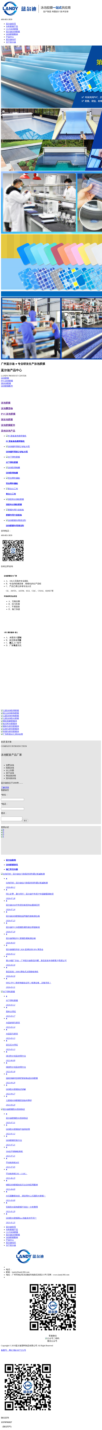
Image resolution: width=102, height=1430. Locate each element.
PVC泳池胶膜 (7, 381)
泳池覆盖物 (7, 408)
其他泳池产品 (8, 430)
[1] (2, 836)
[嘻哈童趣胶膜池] (9, 721)
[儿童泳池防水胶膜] (10, 718)
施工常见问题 (12, 869)
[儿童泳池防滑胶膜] (10, 710)
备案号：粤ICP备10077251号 (13, 1350)
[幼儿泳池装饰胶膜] (10, 713)
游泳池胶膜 (6, 383)
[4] (2, 830)
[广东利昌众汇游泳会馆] (12, 734)
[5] (2, 832)
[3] (2, 834)
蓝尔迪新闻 (11, 860)
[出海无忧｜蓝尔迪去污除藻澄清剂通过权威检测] (23, 874)
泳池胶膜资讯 (12, 865)
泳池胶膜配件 (7, 386)
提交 (25, 820)
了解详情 (5, 787)
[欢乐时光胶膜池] (9, 724)
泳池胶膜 (5, 378)
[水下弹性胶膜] (8, 992)
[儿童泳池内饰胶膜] (10, 716)
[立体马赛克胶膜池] (10, 729)
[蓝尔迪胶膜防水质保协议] (13, 1109)
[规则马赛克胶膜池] (10, 726)
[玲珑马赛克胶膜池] (10, 731)
